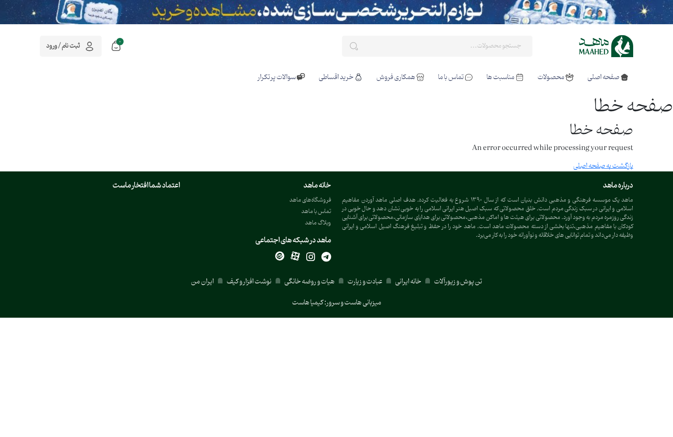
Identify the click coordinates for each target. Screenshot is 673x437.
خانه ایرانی (408, 282)
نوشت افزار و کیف (249, 282)
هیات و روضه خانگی (309, 282)
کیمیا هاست (307, 303)
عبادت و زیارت (364, 282)
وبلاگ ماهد (318, 223)
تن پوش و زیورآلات (457, 282)
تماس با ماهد (316, 212)
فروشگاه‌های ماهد (310, 200)
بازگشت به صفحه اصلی (603, 166)
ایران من (202, 282)
